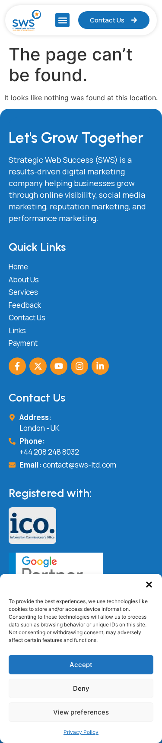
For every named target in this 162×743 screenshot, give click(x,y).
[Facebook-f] (17, 366)
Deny (81, 688)
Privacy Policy (81, 732)
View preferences (81, 712)
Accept (81, 665)
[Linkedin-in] (100, 366)
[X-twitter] (38, 366)
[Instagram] (79, 366)
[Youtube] (58, 366)
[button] (149, 584)
